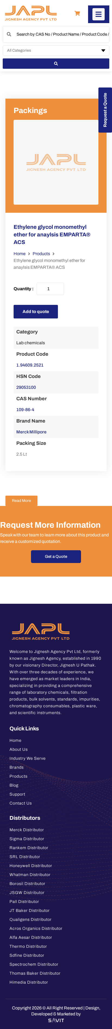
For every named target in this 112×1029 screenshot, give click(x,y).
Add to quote (36, 311)
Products (41, 253)
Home (20, 253)
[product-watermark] (56, 162)
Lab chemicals (30, 342)
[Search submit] (56, 63)
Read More (21, 501)
